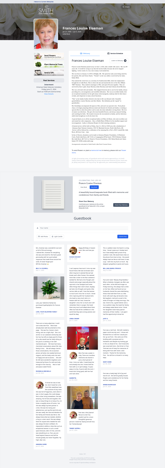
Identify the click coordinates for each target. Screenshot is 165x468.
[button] (48, 287)
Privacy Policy (77, 459)
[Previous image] (69, 338)
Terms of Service (87, 459)
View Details (49, 94)
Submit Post (123, 236)
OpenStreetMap (84, 462)
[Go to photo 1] (81, 348)
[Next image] (96, 338)
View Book (83, 187)
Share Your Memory (121, 205)
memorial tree (96, 150)
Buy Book (94, 187)
